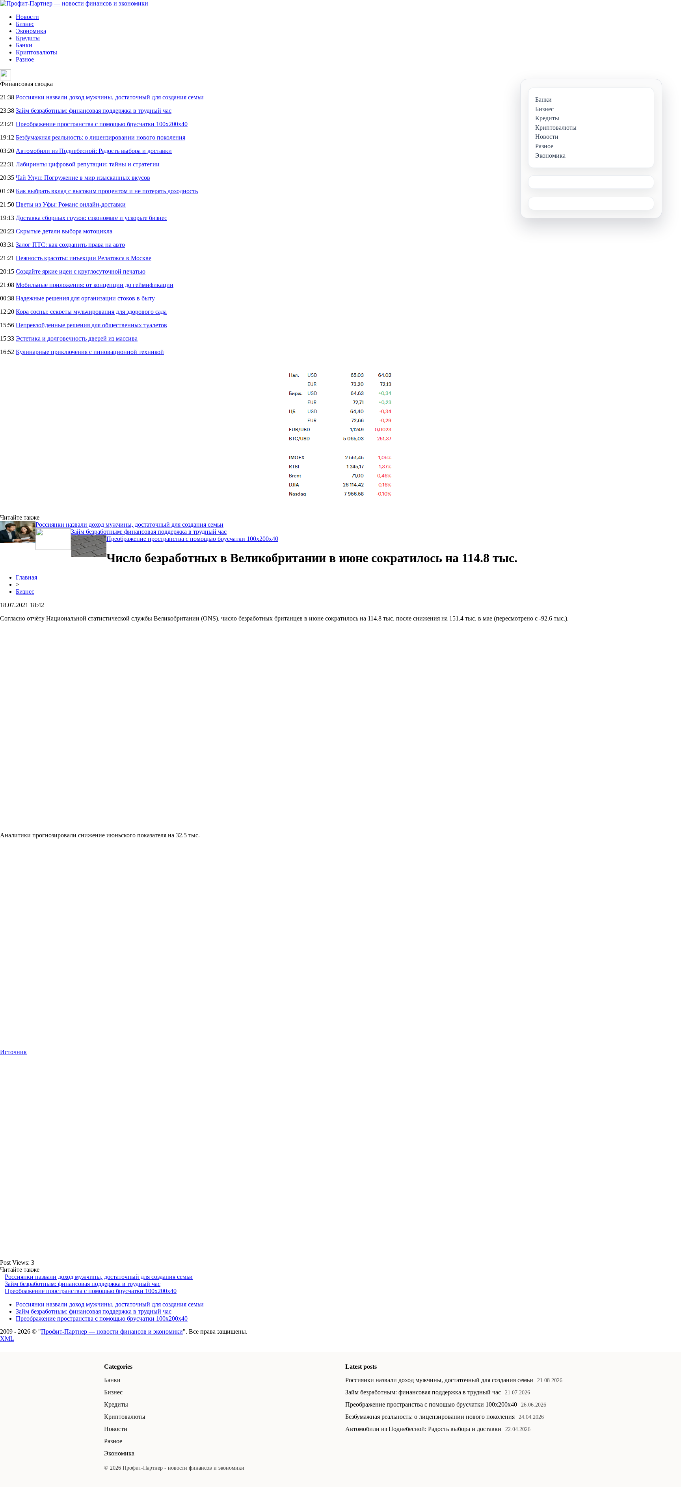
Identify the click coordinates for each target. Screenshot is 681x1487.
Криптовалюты (36, 52)
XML (7, 1338)
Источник (13, 1052)
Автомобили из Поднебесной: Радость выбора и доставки (94, 150)
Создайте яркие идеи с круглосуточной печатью (80, 271)
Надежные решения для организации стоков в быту (85, 298)
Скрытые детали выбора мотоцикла (64, 231)
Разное (25, 59)
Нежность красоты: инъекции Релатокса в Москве (83, 258)
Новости (27, 16)
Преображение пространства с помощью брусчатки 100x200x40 (102, 124)
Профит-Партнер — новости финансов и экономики (112, 1331)
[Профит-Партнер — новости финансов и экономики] (74, 3)
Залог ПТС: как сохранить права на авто (70, 244)
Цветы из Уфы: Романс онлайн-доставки (71, 204)
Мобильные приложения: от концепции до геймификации (94, 284)
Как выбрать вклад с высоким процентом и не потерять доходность (107, 191)
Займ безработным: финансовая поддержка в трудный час (93, 110)
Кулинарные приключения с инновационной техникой (90, 351)
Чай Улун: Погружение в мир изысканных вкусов (83, 177)
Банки (24, 45)
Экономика (31, 31)
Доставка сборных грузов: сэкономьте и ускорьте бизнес (91, 217)
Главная (26, 577)
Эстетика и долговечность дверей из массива (77, 338)
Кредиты (28, 38)
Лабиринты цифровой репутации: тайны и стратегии (88, 164)
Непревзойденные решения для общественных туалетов (91, 325)
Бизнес (25, 23)
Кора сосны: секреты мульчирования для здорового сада (91, 311)
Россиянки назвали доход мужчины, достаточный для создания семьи (110, 97)
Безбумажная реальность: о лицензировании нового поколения (100, 137)
